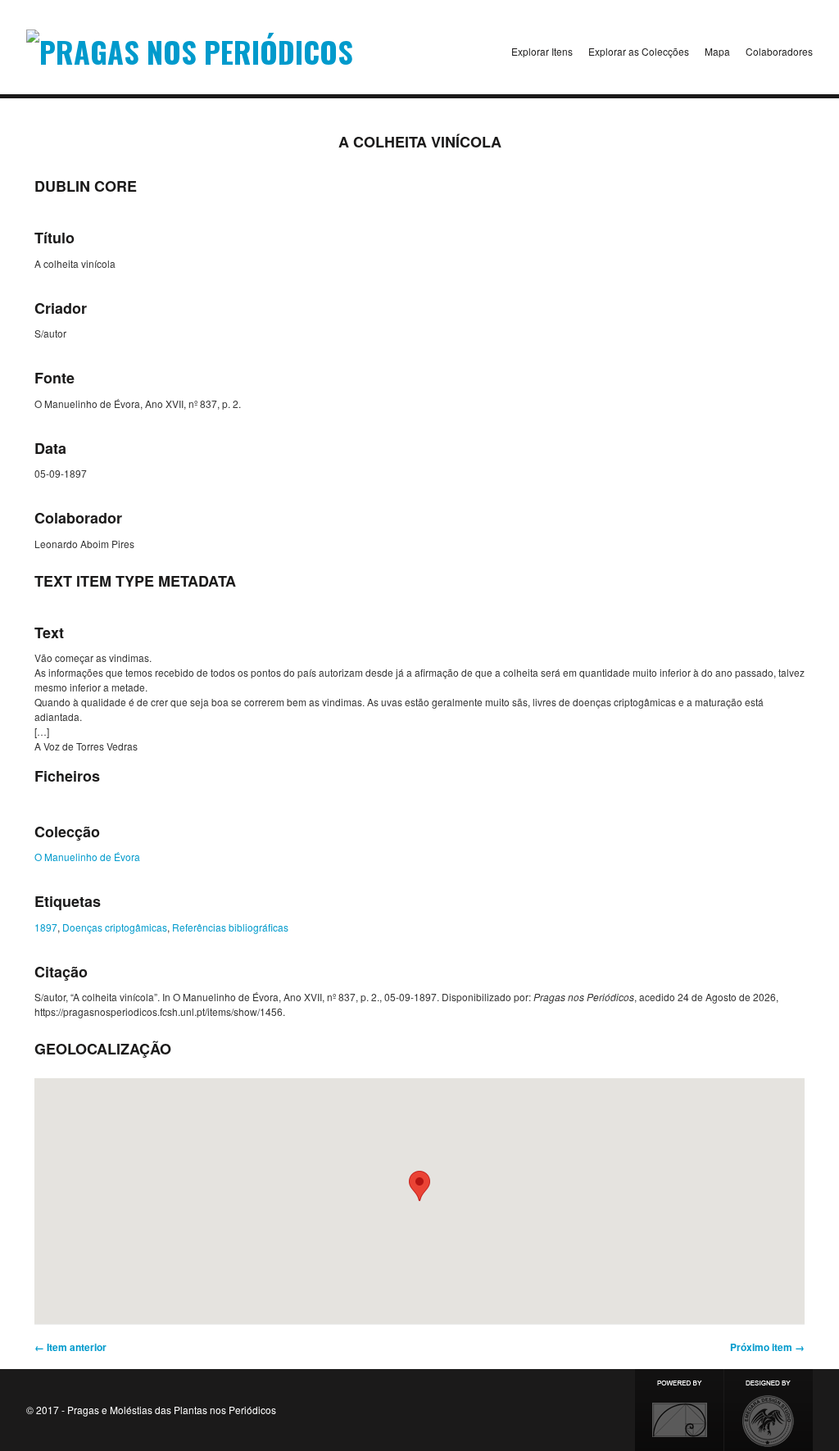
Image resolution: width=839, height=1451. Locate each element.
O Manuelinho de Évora (87, 857)
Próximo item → (767, 1347)
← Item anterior (70, 1347)
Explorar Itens (542, 51)
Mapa (717, 51)
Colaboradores (779, 51)
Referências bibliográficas (230, 927)
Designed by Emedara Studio (768, 1410)
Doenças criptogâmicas (114, 927)
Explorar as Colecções (638, 51)
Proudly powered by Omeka (679, 1410)
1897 (45, 927)
